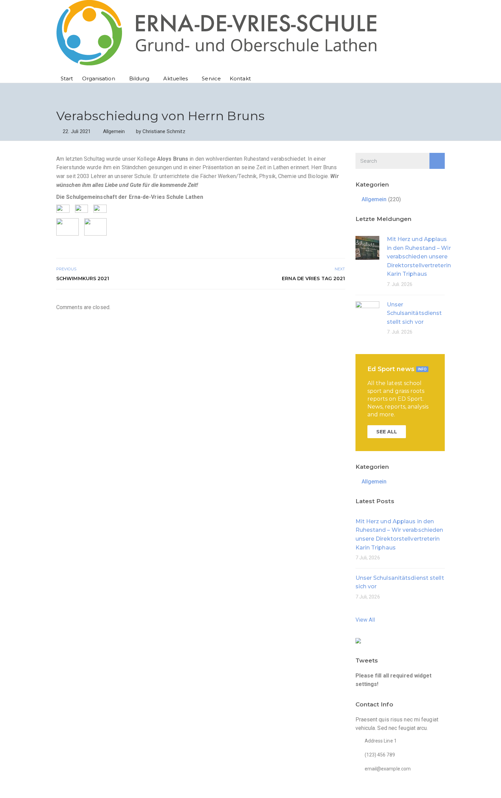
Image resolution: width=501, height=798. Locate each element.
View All (365, 620)
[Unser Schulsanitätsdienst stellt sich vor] (367, 312)
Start (67, 78)
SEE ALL (386, 432)
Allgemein (114, 131)
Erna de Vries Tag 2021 (313, 278)
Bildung (139, 78)
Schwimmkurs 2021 (82, 278)
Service (211, 78)
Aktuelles (175, 78)
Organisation (98, 78)
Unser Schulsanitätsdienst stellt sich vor (414, 313)
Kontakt (240, 78)
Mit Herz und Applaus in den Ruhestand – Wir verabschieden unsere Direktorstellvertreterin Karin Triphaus (419, 256)
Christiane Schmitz (163, 131)
